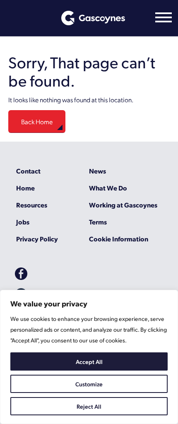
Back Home (37, 121)
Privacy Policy (37, 238)
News (97, 170)
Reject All (89, 406)
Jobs (22, 221)
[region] (89, 357)
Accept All (89, 361)
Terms (98, 221)
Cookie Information (118, 238)
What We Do (108, 187)
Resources (31, 204)
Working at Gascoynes (123, 204)
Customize (89, 384)
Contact (28, 170)
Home (25, 187)
